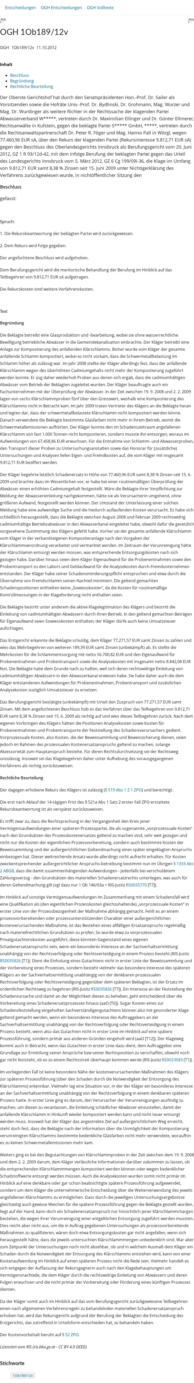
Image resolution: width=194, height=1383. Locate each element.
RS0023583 (172, 1060)
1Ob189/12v (23, 1375)
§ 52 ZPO (70, 1335)
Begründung (22, 81)
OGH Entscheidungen (61, 7)
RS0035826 (10, 961)
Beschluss (19, 75)
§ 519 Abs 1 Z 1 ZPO (123, 790)
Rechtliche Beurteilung (31, 86)
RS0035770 (136, 885)
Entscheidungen (20, 7)
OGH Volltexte (100, 7)
